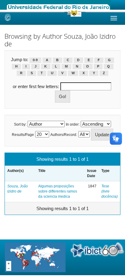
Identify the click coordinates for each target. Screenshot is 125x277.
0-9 (35, 60)
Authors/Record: (63, 135)
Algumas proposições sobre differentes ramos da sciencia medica (57, 191)
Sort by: (20, 124)
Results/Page (23, 135)
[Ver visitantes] (35, 257)
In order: (72, 124)
